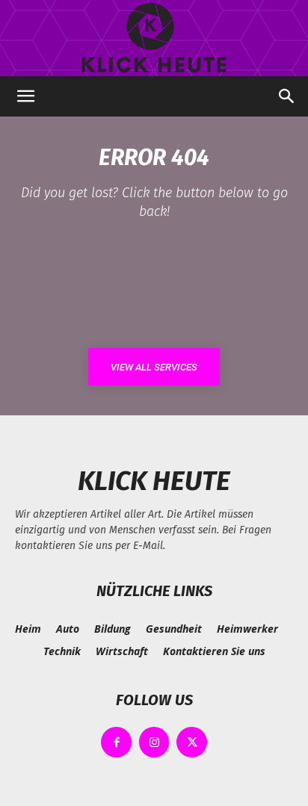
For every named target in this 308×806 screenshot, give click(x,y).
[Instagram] (154, 742)
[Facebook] (116, 742)
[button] (25, 96)
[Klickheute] (154, 38)
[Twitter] (191, 742)
